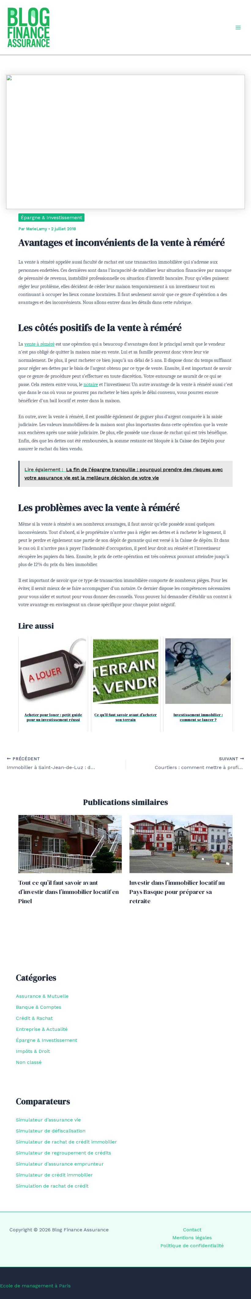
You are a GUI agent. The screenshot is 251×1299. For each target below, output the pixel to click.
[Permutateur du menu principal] (238, 27)
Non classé (29, 1062)
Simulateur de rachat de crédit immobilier (66, 1142)
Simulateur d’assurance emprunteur (60, 1164)
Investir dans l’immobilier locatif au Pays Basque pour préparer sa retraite (177, 891)
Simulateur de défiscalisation (50, 1131)
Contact (192, 1230)
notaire (91, 384)
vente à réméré (39, 344)
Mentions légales (192, 1238)
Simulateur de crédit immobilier (54, 1175)
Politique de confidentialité (192, 1245)
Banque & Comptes (38, 1007)
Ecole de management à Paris (35, 1286)
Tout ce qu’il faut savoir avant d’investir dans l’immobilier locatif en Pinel (68, 891)
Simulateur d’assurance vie (48, 1120)
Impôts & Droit (33, 1051)
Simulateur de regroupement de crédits (63, 1153)
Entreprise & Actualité (42, 1029)
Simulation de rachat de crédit (52, 1186)
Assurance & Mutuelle (42, 996)
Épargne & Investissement (51, 217)
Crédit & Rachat (34, 1018)
